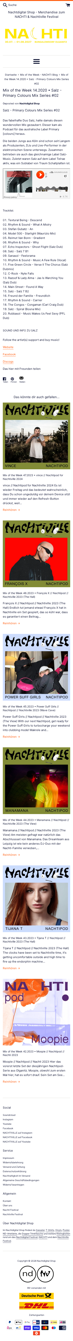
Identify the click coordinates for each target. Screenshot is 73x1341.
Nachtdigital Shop (46, 1260)
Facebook (9, 354)
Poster (66, 1230)
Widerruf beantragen (13, 1184)
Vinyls (58, 1230)
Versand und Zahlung (14, 1166)
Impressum (8, 1158)
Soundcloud (9, 1115)
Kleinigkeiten (63, 1233)
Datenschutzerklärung (14, 1171)
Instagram (8, 1119)
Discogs (8, 361)
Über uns (7, 1205)
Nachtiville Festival (13, 1214)
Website (8, 347)
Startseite (11, 74)
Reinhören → (11, 510)
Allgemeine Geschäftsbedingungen (21, 1180)
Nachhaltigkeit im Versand (16, 1175)
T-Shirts (50, 1230)
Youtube (7, 1123)
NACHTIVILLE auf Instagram (17, 1132)
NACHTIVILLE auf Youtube (17, 1141)
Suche (12, 5)
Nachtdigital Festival (27, 1237)
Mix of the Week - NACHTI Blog (39, 74)
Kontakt (7, 1201)
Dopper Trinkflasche (32, 1233)
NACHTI (43, 1237)
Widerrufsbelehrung (13, 1162)
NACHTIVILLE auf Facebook (17, 1137)
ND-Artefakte (10, 1233)
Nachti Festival (11, 1209)
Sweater (40, 1230)
